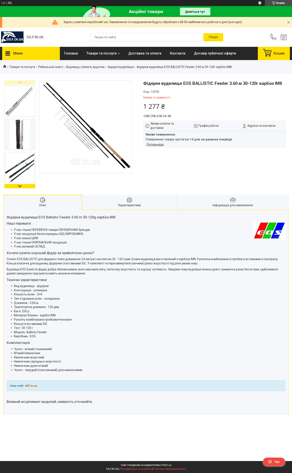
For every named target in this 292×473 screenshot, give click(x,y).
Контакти (177, 53)
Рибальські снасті (50, 67)
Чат (277, 462)
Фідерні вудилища (121, 67)
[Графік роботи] (284, 37)
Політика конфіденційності (169, 468)
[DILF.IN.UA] (12, 37)
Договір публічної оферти (215, 53)
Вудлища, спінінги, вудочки (85, 67)
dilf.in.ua (31, 385)
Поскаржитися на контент (135, 468)
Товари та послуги (101, 53)
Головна (71, 53)
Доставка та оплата (144, 53)
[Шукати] (213, 37)
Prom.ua (166, 465)
